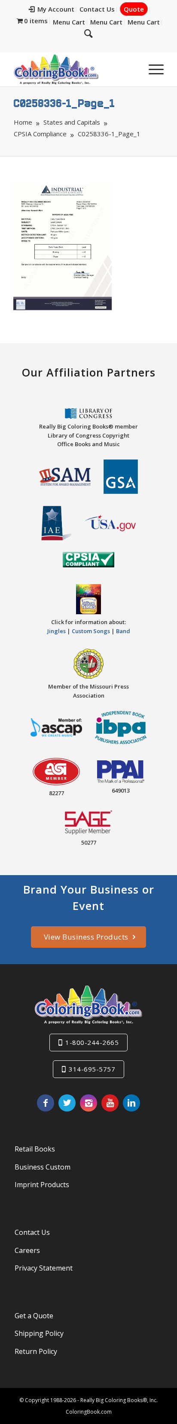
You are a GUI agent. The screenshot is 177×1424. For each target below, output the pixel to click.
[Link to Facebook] (45, 1103)
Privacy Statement (44, 1268)
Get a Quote (34, 1315)
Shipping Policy (39, 1333)
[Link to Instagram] (88, 1103)
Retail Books (35, 1149)
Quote (134, 9)
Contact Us (97, 9)
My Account (55, 9)
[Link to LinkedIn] (131, 1103)
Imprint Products (42, 1184)
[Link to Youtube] (110, 1103)
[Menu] (152, 69)
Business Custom (42, 1167)
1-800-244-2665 (92, 1042)
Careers (27, 1250)
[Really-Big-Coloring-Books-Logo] (73, 69)
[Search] (88, 33)
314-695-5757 (92, 1069)
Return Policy (36, 1351)
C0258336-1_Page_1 (64, 102)
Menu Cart (69, 22)
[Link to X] (67, 1103)
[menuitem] (51, 9)
